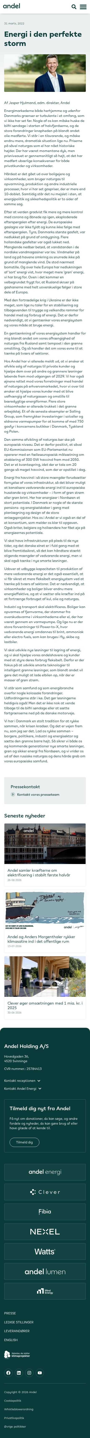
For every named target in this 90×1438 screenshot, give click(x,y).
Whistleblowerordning (18, 1409)
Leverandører (17, 1331)
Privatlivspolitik (14, 1418)
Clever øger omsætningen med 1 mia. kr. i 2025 (45, 1005)
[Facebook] (8, 1373)
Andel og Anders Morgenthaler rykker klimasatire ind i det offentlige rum (41, 939)
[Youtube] (40, 1373)
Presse (10, 1313)
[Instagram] (29, 1373)
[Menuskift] (83, 6)
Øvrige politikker (15, 1426)
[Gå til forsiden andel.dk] (11, 5)
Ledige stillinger (18, 1322)
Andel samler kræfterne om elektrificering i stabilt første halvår (39, 872)
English (11, 1340)
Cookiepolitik (12, 1401)
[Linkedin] (19, 1373)
